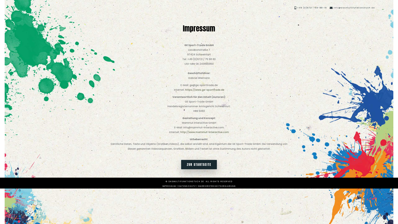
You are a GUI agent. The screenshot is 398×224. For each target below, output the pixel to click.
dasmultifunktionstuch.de (186, 181)
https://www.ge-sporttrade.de (204, 90)
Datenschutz (187, 186)
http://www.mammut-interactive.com (204, 132)
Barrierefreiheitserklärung (217, 186)
